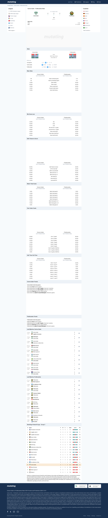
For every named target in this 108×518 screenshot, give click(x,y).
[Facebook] (8, 511)
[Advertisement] (53, 37)
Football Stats (10, 5)
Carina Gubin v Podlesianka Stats (20, 5)
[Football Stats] (11, 2)
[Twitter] (11, 511)
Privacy (88, 515)
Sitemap (93, 515)
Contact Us (98, 515)
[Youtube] (18, 511)
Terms (84, 515)
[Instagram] (15, 511)
